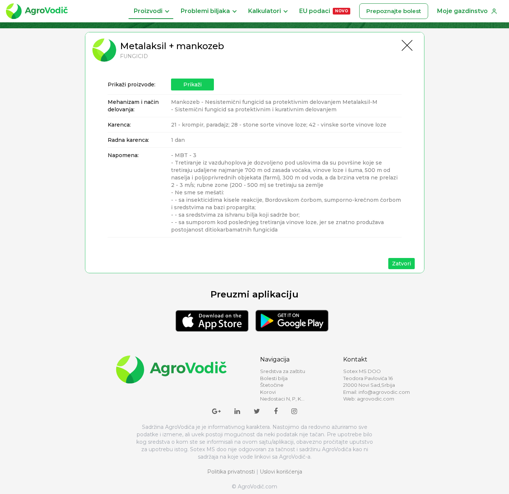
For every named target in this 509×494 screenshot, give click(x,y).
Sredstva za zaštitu (282, 371)
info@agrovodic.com (384, 392)
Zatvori (401, 263)
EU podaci (323, 11)
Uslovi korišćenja (281, 471)
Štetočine (272, 385)
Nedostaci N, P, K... (282, 399)
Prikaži (192, 84)
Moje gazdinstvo (462, 11)
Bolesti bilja (274, 378)
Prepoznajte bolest (393, 11)
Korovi (268, 392)
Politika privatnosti (231, 471)
